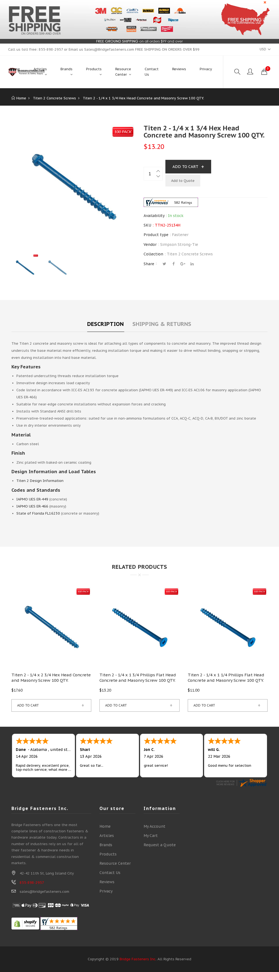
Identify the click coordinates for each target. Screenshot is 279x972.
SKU (147, 225)
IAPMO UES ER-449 (32, 499)
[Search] (237, 72)
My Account (154, 826)
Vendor (150, 244)
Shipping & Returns (161, 324)
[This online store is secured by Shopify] (25, 923)
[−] (158, 177)
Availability (154, 215)
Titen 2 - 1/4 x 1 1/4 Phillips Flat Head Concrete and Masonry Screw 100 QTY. (226, 677)
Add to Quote (183, 180)
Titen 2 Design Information (39, 480)
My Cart (151, 835)
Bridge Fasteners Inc (138, 959)
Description (105, 324)
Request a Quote (160, 844)
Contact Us (109, 872)
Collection (153, 254)
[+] (158, 170)
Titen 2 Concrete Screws (190, 254)
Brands (105, 844)
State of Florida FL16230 (38, 513)
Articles (106, 835)
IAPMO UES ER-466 (32, 506)
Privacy (106, 891)
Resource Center (115, 863)
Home (105, 826)
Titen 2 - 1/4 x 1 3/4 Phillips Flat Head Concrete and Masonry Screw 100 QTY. (137, 677)
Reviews (106, 881)
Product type (156, 234)
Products (108, 854)
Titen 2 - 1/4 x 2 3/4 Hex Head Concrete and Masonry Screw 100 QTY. (51, 677)
